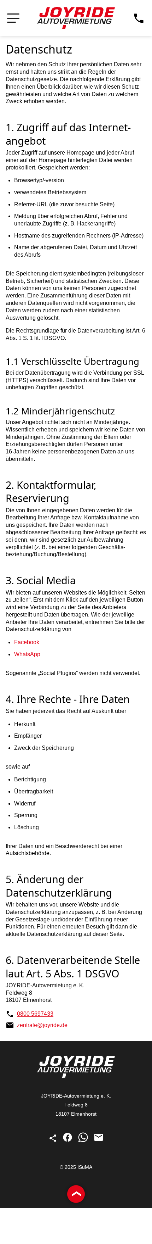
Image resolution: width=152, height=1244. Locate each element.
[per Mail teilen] (99, 1141)
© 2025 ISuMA (76, 1167)
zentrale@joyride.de (42, 1025)
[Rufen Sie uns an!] (139, 18)
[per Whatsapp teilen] (84, 1141)
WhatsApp (27, 654)
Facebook (26, 642)
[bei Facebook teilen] (68, 1141)
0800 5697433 (35, 1014)
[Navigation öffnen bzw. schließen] (13, 18)
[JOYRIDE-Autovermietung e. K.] (76, 18)
